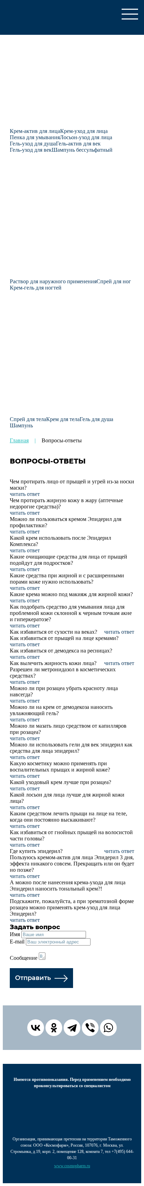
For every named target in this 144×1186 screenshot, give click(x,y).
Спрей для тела (28, 419)
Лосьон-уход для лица (86, 137)
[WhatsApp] (108, 1027)
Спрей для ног (113, 281)
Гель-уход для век (31, 150)
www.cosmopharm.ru (72, 1165)
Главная (19, 440)
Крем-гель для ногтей (36, 288)
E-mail (17, 941)
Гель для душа (96, 419)
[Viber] (90, 1027)
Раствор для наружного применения (53, 281)
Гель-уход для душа (33, 144)
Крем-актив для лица (35, 131)
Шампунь (21, 425)
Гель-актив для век (78, 144)
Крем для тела (63, 419)
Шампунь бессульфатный (82, 150)
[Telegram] (72, 1027)
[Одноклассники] (53, 1027)
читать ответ (25, 494)
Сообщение (23, 958)
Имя (15, 934)
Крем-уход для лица (84, 131)
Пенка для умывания (35, 137)
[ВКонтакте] (35, 1027)
